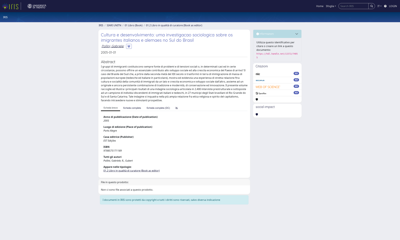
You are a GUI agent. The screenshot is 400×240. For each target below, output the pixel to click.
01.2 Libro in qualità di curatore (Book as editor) (174, 25)
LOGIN (393, 6)
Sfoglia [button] (330, 6)
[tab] (177, 108)
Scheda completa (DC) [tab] (158, 107)
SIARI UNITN (114, 25)
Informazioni (266, 33)
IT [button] (379, 6)
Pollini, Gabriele (112, 46)
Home (319, 6)
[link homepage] (11, 6)
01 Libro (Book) (133, 25)
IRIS (101, 25)
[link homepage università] (36, 6)
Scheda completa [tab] (132, 107)
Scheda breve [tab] (110, 107)
